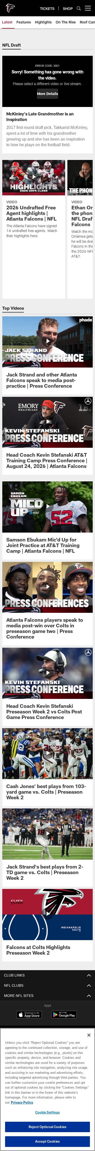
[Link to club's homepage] (10, 6)
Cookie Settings (47, 1112)
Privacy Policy (61, 1102)
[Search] (79, 8)
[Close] (88, 1040)
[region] (47, 1092)
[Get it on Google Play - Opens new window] (64, 1021)
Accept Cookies (47, 1141)
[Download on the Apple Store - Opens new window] (29, 1019)
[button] (47, 94)
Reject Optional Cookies (47, 1127)
